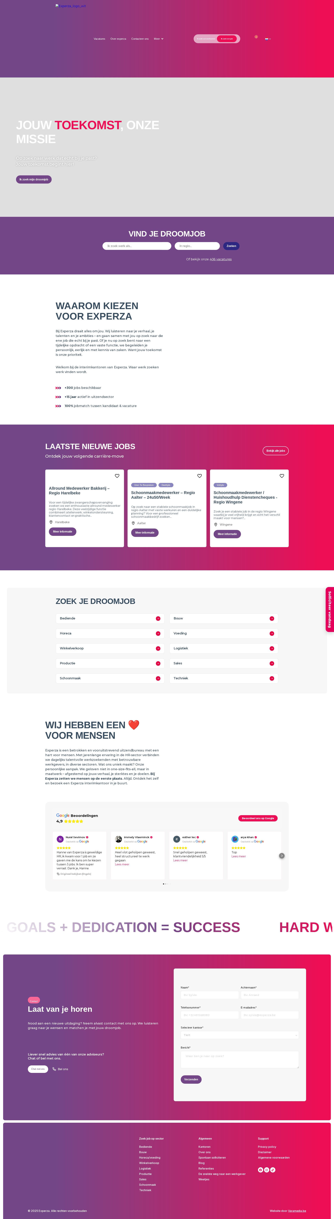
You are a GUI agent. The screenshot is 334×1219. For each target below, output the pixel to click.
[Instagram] (266, 1170)
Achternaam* (249, 987)
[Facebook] (260, 1170)
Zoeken (231, 245)
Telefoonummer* (191, 1007)
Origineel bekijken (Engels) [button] (75, 874)
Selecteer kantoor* (192, 1027)
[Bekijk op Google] (60, 839)
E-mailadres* (249, 1007)
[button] (159, 38)
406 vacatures (221, 259)
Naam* (185, 987)
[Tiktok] (272, 1170)
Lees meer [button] (122, 864)
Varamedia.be (297, 1211)
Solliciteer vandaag (330, 609)
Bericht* (185, 1047)
